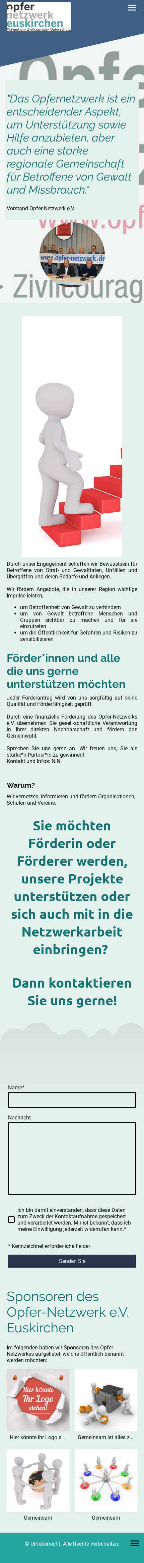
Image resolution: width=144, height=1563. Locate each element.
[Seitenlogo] (39, 16)
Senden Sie (72, 1261)
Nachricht (19, 1117)
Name (16, 1087)
